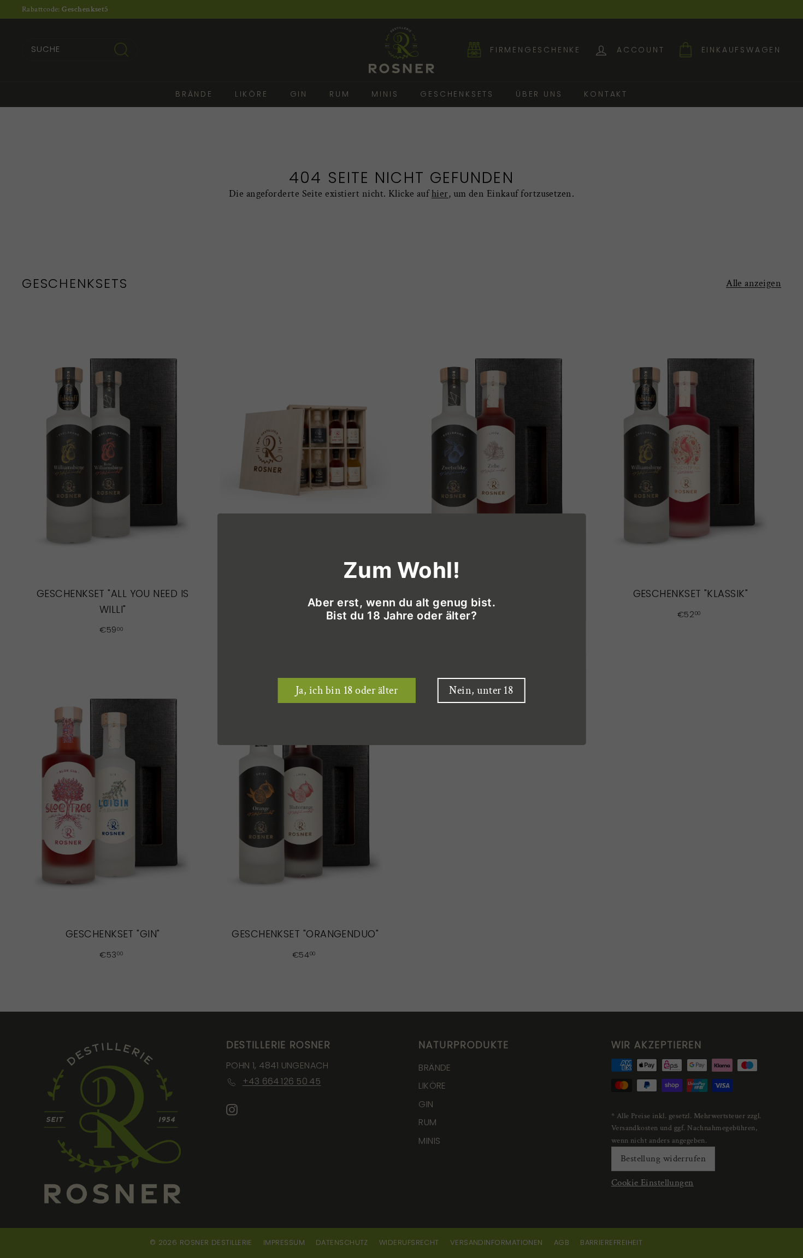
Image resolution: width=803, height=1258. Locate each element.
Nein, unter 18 (481, 690)
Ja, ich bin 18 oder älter (347, 690)
